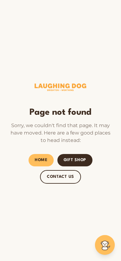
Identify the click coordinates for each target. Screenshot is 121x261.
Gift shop (75, 160)
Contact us (60, 177)
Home (41, 160)
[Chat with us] (105, 245)
